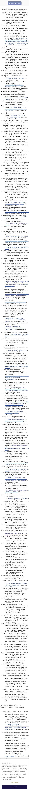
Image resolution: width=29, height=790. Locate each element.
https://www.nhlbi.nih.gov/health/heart (14, 78)
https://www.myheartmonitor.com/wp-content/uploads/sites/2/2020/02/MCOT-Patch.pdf (15, 319)
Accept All (14, 787)
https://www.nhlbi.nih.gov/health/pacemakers (16, 350)
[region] (14, 774)
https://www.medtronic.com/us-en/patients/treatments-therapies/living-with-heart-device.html (16, 109)
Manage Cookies (14, 782)
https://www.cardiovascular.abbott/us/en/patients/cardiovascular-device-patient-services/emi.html (17, 377)
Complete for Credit (14, 3)
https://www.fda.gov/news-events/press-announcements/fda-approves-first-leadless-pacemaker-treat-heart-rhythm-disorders (16, 479)
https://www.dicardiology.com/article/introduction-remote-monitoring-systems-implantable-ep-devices (17, 295)
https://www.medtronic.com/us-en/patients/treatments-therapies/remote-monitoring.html (15, 328)
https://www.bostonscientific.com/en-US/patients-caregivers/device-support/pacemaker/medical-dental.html (17, 366)
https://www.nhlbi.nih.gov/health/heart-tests (15, 302)
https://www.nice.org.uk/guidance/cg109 (15, 738)
